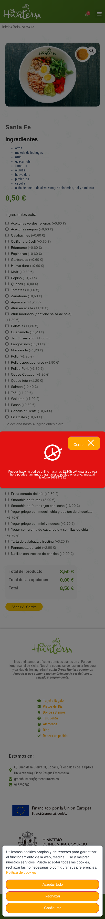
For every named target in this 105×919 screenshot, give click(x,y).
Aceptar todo (52, 884)
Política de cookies (21, 872)
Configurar (52, 908)
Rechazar (52, 896)
